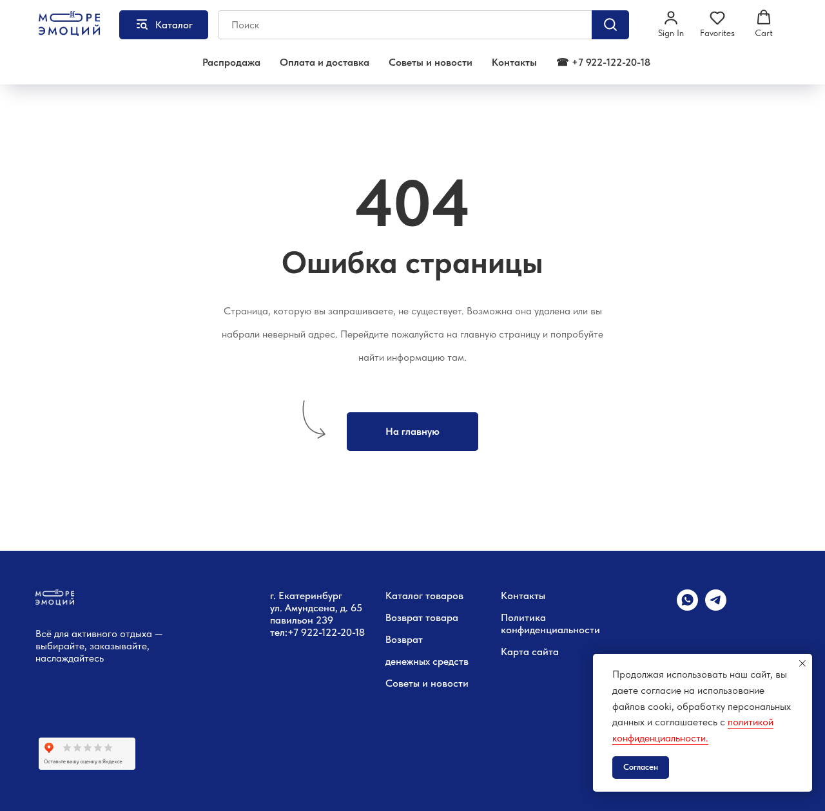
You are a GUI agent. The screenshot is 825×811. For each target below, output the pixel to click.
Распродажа (231, 62)
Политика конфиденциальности (550, 623)
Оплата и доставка (324, 62)
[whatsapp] (687, 607)
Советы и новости (430, 62)
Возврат (404, 639)
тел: (278, 632)
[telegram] (715, 607)
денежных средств (427, 661)
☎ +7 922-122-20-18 (603, 62)
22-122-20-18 (336, 632)
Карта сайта (530, 651)
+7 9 (297, 632)
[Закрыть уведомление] (802, 663)
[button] (671, 24)
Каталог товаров (424, 595)
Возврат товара (421, 617)
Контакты (514, 62)
